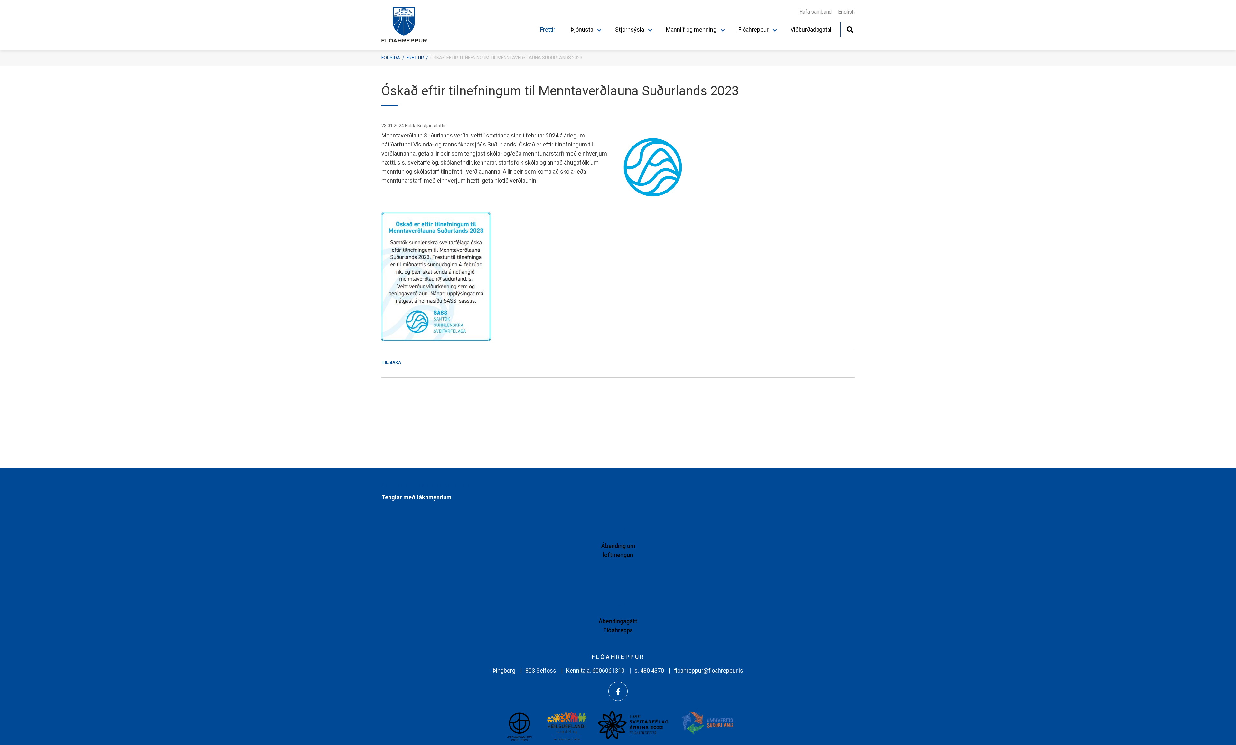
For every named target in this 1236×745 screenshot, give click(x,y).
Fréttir (415, 57)
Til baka (391, 362)
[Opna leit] (849, 29)
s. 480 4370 (649, 670)
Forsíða (390, 57)
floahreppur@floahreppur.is (708, 670)
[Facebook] (618, 691)
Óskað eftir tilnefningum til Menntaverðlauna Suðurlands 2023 (506, 57)
